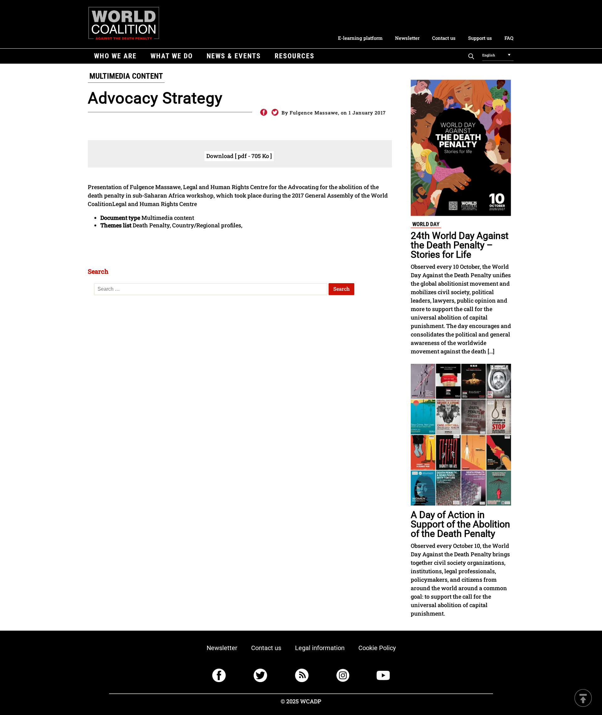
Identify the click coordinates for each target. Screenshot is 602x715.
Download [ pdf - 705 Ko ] (239, 156)
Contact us (444, 38)
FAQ (508, 38)
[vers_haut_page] (583, 698)
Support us (480, 38)
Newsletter (407, 38)
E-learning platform (360, 38)
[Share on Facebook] (263, 113)
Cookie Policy (377, 648)
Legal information (320, 648)
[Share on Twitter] (275, 113)
